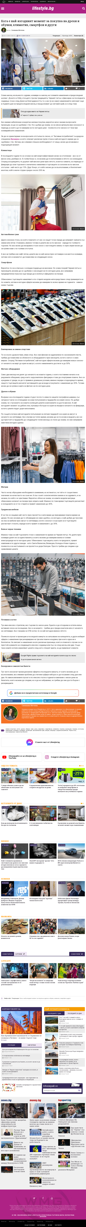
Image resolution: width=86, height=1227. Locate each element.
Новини (11, 1)
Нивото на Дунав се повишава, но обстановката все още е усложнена (13, 1146)
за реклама (41, 1225)
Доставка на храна (43, 1)
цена (35, 729)
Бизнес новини (17, 1)
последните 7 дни (54, 1013)
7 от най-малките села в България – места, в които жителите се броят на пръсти (71, 1027)
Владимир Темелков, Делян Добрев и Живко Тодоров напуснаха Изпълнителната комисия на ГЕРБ (13, 901)
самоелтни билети (21, 732)
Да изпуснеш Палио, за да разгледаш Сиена (68, 937)
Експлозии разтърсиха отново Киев (19, 1169)
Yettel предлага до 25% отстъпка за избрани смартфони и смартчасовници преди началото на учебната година (71, 788)
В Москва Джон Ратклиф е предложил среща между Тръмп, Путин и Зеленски (68, 900)
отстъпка (81, 729)
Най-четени (32, 1045)
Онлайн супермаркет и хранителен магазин (28, 1085)
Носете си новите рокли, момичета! (11, 937)
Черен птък (72, 730)
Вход (82, 1)
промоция (68, 729)
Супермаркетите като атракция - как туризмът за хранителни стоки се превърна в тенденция (20, 1078)
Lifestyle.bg (20, 1221)
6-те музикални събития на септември (40, 824)
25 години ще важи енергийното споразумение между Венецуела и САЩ (14, 1159)
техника (74, 729)
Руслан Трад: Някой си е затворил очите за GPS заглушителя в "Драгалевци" (14, 1134)
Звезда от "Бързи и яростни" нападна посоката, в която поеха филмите (20, 1070)
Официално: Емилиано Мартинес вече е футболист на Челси (71, 1144)
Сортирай (18, 954)
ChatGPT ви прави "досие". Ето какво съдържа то (41, 862)
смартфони (48, 729)
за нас (50, 1225)
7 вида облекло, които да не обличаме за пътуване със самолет (12, 787)
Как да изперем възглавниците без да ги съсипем (14, 824)
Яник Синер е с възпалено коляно (77, 1155)
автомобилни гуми (38, 730)
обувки (28, 729)
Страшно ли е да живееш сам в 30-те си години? (42, 937)
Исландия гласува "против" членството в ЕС (41, 899)
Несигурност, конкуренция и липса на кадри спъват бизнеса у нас (43, 1182)
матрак (47, 730)
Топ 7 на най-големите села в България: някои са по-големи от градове (71, 1019)
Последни (11, 1045)
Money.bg (12, 1221)
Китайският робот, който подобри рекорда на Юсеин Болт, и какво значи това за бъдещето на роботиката (42, 1136)
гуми (32, 729)
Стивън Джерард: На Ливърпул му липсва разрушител (67, 1122)
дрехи (23, 729)
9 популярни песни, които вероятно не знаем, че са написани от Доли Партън (68, 1061)
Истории (3, 1040)
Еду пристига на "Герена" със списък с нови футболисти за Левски (71, 1132)
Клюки (25, 1)
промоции (29, 730)
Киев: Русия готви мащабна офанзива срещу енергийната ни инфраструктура (13, 1123)
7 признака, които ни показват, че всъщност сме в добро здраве (71, 1035)
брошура (15, 139)
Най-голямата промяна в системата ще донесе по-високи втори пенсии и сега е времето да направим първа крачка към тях (14, 865)
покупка (62, 729)
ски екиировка (10, 732)
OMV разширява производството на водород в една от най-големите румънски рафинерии (43, 1168)
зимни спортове (11, 729)
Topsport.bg (30, 1221)
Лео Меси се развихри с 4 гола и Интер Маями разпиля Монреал (70, 1166)
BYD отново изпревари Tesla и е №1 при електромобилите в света (71, 863)
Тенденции (56, 35)
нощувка (16, 730)
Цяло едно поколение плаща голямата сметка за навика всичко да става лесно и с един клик (43, 1123)
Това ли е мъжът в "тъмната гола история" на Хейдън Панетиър (71, 1043)
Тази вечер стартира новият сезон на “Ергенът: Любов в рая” (70, 981)
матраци (52, 730)
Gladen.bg (40, 1221)
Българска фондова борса (51, 1)
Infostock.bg (49, 1221)
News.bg (3, 1221)
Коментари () (78, 35)
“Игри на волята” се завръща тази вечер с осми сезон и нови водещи (42, 982)
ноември (22, 730)
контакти (58, 1225)
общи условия (30, 1225)
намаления (9, 730)
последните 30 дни (75, 1013)
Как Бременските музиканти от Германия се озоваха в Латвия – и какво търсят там (21, 1036)
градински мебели (62, 730)
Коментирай (75, 954)
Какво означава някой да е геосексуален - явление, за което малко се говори (70, 1070)
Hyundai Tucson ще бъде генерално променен (71, 1052)
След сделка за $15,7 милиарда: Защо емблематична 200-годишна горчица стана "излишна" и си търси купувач (43, 1152)
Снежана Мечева (30, 705)
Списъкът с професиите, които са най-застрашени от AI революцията (13, 982)
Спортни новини (34, 1)
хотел (18, 729)
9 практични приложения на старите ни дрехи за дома (41, 786)
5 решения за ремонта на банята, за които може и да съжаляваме (71, 824)
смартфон (41, 729)
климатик (56, 729)
